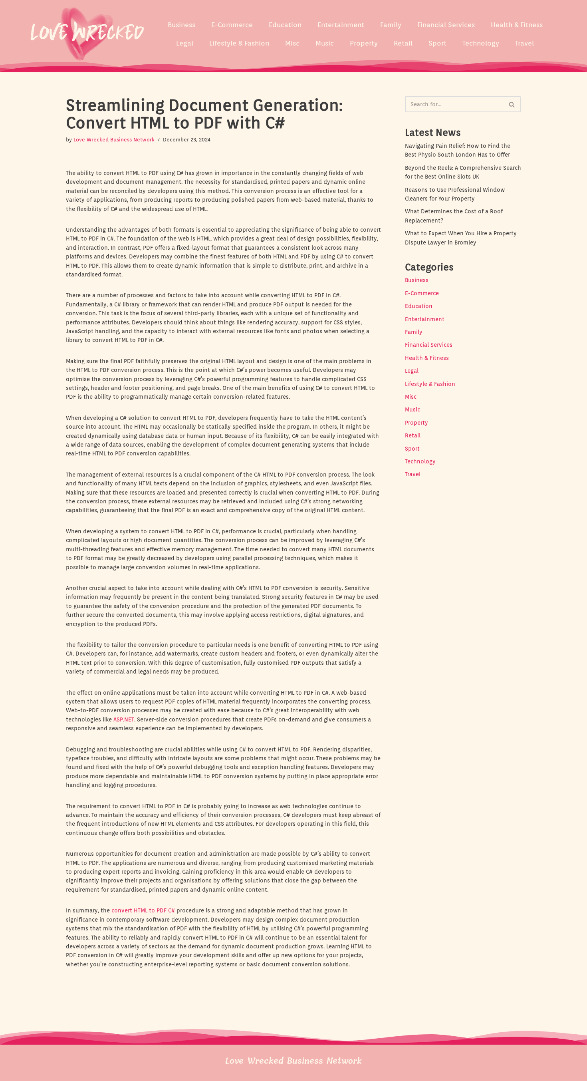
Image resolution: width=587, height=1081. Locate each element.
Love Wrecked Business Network (114, 140)
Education (285, 25)
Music (324, 43)
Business (181, 25)
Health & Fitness (517, 25)
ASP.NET (123, 719)
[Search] (512, 104)
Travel (524, 43)
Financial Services (446, 25)
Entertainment (340, 25)
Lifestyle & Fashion (239, 43)
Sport (437, 43)
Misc (292, 43)
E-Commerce (232, 25)
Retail (403, 43)
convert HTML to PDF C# (143, 910)
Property (364, 43)
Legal (184, 43)
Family (390, 25)
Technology (480, 43)
